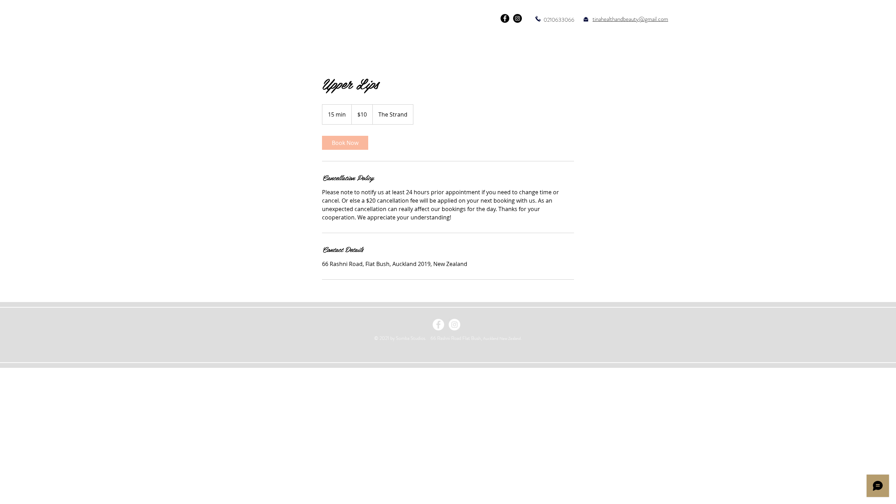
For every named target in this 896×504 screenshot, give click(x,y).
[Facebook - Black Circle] (504, 18)
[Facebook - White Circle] (438, 324)
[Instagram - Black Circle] (517, 18)
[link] (345, 143)
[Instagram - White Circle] (454, 324)
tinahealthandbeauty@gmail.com (630, 19)
